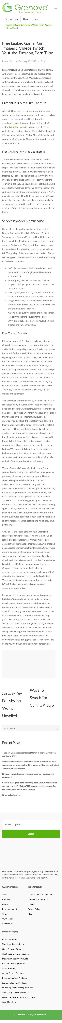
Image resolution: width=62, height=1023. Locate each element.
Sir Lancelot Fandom (11, 795)
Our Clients (7, 918)
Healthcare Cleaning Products (15, 954)
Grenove (21, 1014)
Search (31, 833)
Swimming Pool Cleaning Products (17, 987)
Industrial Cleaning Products (15, 958)
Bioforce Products (10, 939)
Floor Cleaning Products (13, 944)
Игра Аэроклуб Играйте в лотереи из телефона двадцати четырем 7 (28, 775)
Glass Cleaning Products (13, 949)
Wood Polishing (9, 1002)
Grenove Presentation (38, 899)
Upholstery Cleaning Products (15, 992)
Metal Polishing (9, 968)
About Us (6, 899)
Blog (36, 19)
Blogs (4, 914)
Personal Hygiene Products (14, 978)
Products (6, 904)
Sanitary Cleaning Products (14, 983)
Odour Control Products (13, 973)
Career (31, 904)
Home (25, 19)
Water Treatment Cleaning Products (18, 997)
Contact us (7, 923)
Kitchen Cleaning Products (14, 963)
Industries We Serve (11, 909)
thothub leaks (18, 127)
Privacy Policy (34, 909)
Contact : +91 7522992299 (40, 894)
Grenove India (11, 19)
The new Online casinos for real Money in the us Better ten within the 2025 (29, 754)
